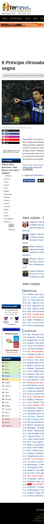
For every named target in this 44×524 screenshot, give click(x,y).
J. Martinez (8, 176)
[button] (11, 225)
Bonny (6, 209)
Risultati (11, 229)
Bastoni (6, 185)
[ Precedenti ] (11, 324)
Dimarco (7, 200)
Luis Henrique (8, 219)
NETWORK (40, 510)
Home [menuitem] (4, 18)
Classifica (6, 359)
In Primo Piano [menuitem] (16, 18)
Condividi (30, 180)
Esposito (7, 206)
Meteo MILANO (11, 330)
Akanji (6, 182)
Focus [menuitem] (28, 18)
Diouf (6, 188)
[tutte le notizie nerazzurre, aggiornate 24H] (17, 7)
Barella (6, 191)
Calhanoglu (8, 194)
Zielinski (7, 197)
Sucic (6, 213)
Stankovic (7, 222)
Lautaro (6, 203)
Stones (6, 216)
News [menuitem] (35, 18)
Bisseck (7, 179)
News (31, 165)
